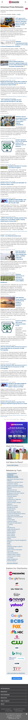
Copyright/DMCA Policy (19, 709)
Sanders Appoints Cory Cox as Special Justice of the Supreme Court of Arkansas (21, 143)
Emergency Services (12, 507)
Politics (9, 538)
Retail (8, 543)
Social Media (10, 548)
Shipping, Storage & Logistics (14, 546)
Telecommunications (12, 553)
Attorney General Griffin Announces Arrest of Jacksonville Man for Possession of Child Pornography (14, 348)
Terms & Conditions (6, 709)
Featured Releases (12, 473)
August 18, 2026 (8, 216)
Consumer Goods (11, 501)
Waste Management (12, 559)
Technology (10, 551)
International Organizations (14, 523)
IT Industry (10, 524)
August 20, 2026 (8, 60)
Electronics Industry (12, 505)
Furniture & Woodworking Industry (16, 513)
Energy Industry (24, 231)
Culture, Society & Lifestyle (14, 502)
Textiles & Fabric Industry (13, 554)
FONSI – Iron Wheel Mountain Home (11, 236)
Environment (10, 510)
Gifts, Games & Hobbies (13, 515)
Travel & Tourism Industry (14, 556)
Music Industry (11, 535)
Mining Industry (11, 532)
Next (21, 419)
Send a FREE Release (12, 465)
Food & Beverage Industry (14, 512)
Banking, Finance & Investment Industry (16, 415)
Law (8, 526)
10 (17, 419)
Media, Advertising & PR (13, 529)
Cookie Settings (19, 710)
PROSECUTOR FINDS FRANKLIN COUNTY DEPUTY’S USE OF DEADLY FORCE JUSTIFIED (17, 385)
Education (9, 504)
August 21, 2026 (8, 16)
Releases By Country (12, 476)
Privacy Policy (8, 710)
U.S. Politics (10, 557)
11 (18, 419)
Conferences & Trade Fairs (21, 96)
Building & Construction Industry (15, 231)
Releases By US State (12, 477)
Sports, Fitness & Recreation (14, 549)
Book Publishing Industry (14, 491)
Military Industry (11, 530)
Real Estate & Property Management (16, 540)
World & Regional (11, 560)
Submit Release (17, 678)
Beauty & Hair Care (12, 490)
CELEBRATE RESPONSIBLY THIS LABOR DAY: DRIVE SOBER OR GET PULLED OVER (17, 201)
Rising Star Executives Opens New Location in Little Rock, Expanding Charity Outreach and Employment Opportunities (14, 83)
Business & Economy (13, 96)
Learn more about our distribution (16, 673)
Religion (9, 541)
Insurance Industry (12, 521)
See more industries (12, 563)
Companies (10, 497)
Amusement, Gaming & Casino (15, 482)
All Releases (10, 474)
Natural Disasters (11, 537)
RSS (14, 14)
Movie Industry (11, 534)
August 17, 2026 (8, 382)
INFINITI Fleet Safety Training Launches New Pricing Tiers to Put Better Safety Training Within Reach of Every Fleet (14, 219)
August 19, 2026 (8, 80)
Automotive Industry (12, 483)
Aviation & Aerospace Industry (15, 485)
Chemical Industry (12, 496)
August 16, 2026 (8, 400)
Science (9, 545)
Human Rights (11, 519)
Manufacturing (11, 527)
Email (19, 14)
